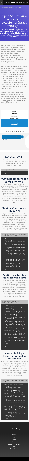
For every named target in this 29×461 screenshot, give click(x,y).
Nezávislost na (14, 118)
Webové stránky (14, 449)
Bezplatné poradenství (14, 444)
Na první (14, 112)
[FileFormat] (10, 2)
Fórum (14, 442)
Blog (14, 446)
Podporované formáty (14, 123)
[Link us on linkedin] (20, 429)
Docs (14, 437)
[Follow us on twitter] (13, 429)
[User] (24, 2)
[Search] (27, 2)
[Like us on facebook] (10, 429)
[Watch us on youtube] (16, 429)
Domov (14, 434)
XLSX (6, 139)
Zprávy (14, 439)
